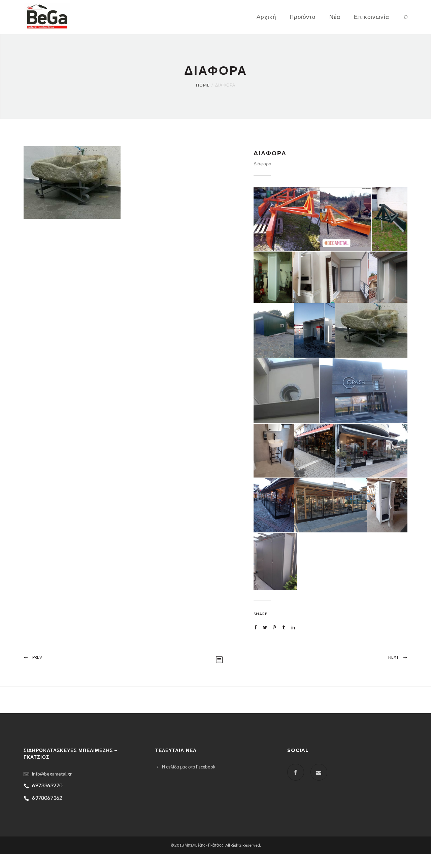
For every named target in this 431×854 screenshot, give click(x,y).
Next (393, 657)
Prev (37, 657)
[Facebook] (295, 772)
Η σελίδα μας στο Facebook (189, 766)
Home (203, 85)
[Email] (318, 772)
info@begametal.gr (52, 774)
